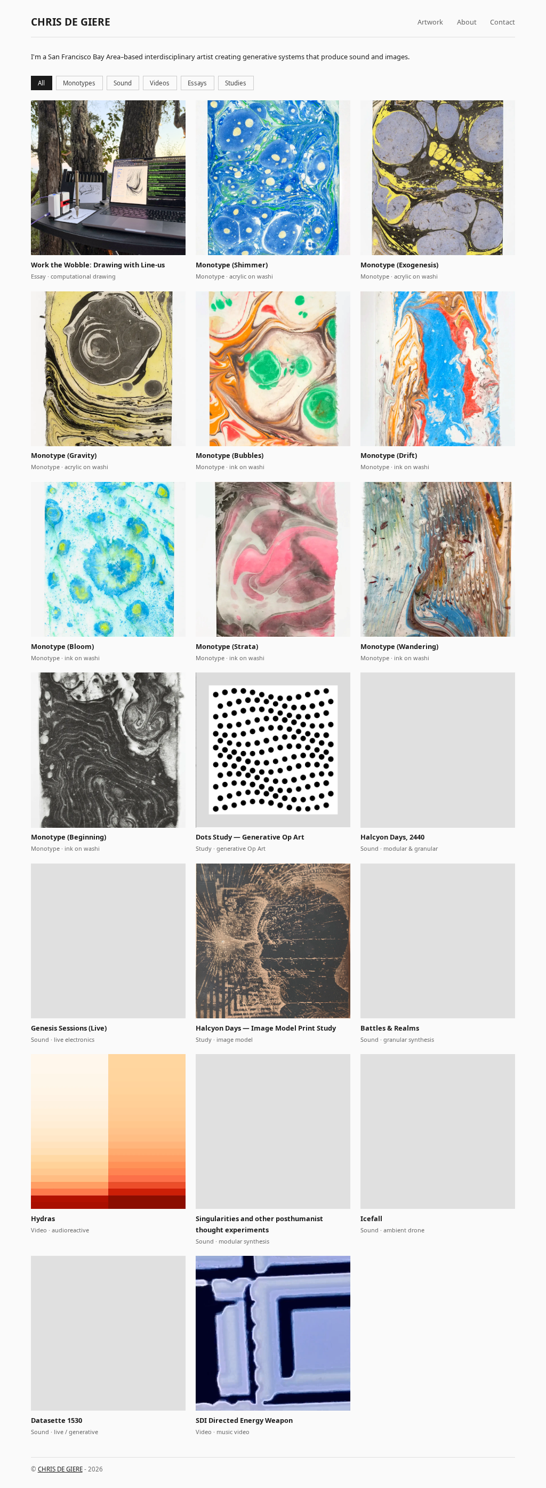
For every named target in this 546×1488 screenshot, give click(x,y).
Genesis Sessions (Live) (69, 1028)
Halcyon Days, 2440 (392, 837)
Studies (235, 83)
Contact (502, 22)
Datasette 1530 (56, 1420)
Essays (197, 83)
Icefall (371, 1218)
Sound (123, 83)
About (467, 22)
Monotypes (79, 83)
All (41, 83)
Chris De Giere (70, 21)
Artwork (430, 22)
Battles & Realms (389, 1028)
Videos (160, 83)
